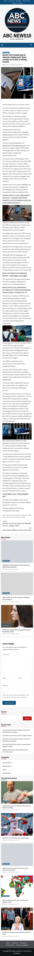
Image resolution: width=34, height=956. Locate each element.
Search (4, 712)
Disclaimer (18, 1)
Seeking (18, 517)
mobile (29, 515)
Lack (20, 515)
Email (20, 678)
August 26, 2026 (14, 569)
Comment (6, 654)
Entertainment (7, 762)
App (7, 515)
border (10, 515)
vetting (23, 517)
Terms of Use (6, 121)
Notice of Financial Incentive (21, 124)
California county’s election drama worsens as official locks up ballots (16, 566)
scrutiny (8, 517)
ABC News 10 (7, 64)
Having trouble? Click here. (11, 130)
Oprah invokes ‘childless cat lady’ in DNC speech (17, 529)
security (13, 517)
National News (6, 52)
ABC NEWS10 (17, 35)
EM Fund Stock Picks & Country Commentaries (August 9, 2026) (16, 745)
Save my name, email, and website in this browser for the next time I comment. (16, 696)
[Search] (31, 44)
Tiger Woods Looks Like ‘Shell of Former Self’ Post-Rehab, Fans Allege (16, 731)
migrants (24, 515)
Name (4, 678)
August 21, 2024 (16, 64)
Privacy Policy (26, 1)
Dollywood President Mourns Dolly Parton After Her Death (15, 751)
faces (17, 515)
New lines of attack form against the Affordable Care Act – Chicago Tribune (16, 523)
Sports (4, 769)
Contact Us (11, 1)
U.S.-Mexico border (21, 252)
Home (5, 1)
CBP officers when (15, 318)
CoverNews (26, 951)
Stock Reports (6, 773)
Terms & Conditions (17, 3)
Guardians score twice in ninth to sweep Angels (17, 735)
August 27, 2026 (14, 809)
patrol (4, 517)
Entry (14, 515)
